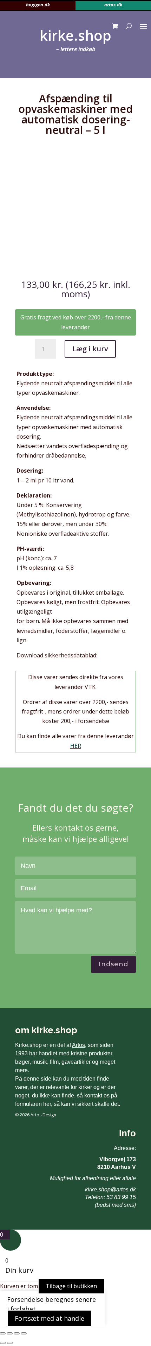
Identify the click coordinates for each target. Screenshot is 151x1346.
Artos (78, 1045)
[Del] (17, 1333)
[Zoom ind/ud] (3, 1333)
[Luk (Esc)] (24, 1333)
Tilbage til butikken (71, 1286)
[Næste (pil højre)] (10, 1343)
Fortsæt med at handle (49, 1318)
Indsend (113, 964)
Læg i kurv (90, 348)
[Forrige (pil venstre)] (3, 1343)
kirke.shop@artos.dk (110, 1189)
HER (75, 746)
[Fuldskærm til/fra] (10, 1333)
